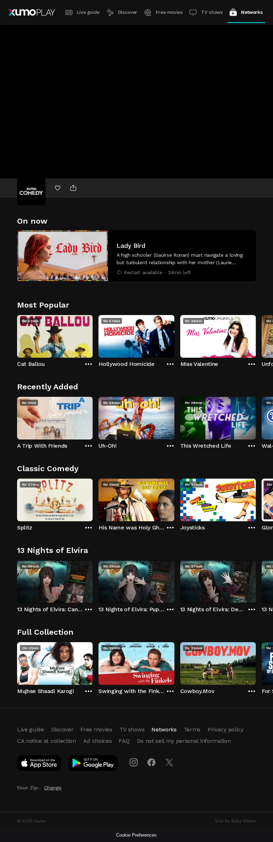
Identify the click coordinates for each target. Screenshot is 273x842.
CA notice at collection (46, 740)
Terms (192, 729)
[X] (169, 762)
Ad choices (97, 740)
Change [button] (52, 787)
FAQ (124, 740)
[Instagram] (133, 762)
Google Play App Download (93, 764)
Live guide (88, 12)
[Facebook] (151, 762)
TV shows (212, 12)
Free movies (169, 12)
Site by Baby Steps (235, 821)
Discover (127, 12)
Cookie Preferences (136, 835)
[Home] (32, 12)
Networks (251, 12)
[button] (136, 255)
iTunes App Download (39, 764)
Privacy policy (225, 729)
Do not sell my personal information (184, 740)
